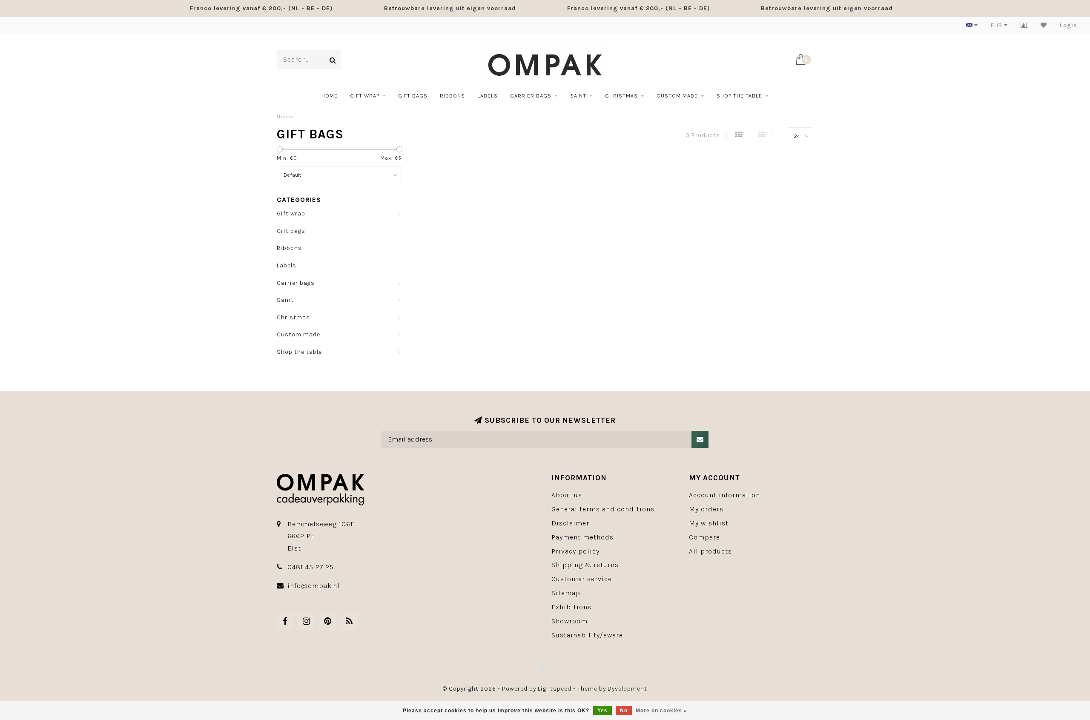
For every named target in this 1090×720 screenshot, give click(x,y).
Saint (578, 95)
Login (1068, 25)
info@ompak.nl (313, 586)
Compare (704, 537)
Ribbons (452, 95)
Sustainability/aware (587, 635)
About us (566, 495)
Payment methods (582, 537)
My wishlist (709, 523)
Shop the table (739, 95)
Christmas (621, 95)
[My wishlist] (1044, 25)
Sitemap (565, 593)
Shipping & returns (585, 565)
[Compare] (1024, 25)
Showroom (569, 621)
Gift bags (412, 95)
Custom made (677, 95)
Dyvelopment (627, 688)
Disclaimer (570, 523)
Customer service (581, 579)
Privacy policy (575, 551)
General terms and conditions (602, 509)
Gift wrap (364, 95)
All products (710, 551)
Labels (487, 95)
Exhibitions (571, 607)
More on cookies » (661, 711)
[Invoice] (545, 667)
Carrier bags (530, 95)
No (624, 711)
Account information (724, 495)
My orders (706, 509)
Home (329, 95)
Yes (602, 711)
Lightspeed (554, 688)
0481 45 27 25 (310, 567)
